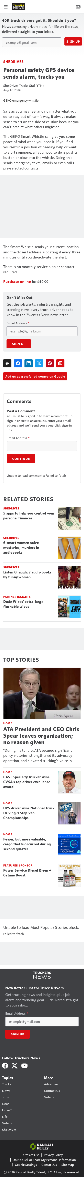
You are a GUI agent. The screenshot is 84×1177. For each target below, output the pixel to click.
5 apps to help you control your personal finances (29, 515)
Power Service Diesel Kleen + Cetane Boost (27, 872)
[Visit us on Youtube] (24, 1065)
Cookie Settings (26, 1164)
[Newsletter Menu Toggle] (78, 6)
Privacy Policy (53, 1155)
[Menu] (5, 6)
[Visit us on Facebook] (5, 1065)
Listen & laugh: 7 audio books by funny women (27, 574)
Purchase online (17, 281)
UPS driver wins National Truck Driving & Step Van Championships (29, 813)
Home (7, 723)
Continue (21, 459)
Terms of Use (30, 1155)
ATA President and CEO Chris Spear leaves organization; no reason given (41, 736)
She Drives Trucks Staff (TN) (23, 85)
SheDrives (13, 61)
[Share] (18, 363)
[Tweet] (39, 363)
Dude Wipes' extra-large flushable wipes (23, 604)
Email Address (18, 323)
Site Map (67, 1164)
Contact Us (49, 1164)
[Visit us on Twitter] (14, 1065)
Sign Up (73, 41)
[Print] (7, 363)
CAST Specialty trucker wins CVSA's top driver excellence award (26, 782)
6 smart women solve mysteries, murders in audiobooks (21, 548)
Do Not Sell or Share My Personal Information (44, 1159)
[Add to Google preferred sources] (60, 363)
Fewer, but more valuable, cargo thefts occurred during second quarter (27, 844)
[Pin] (50, 363)
